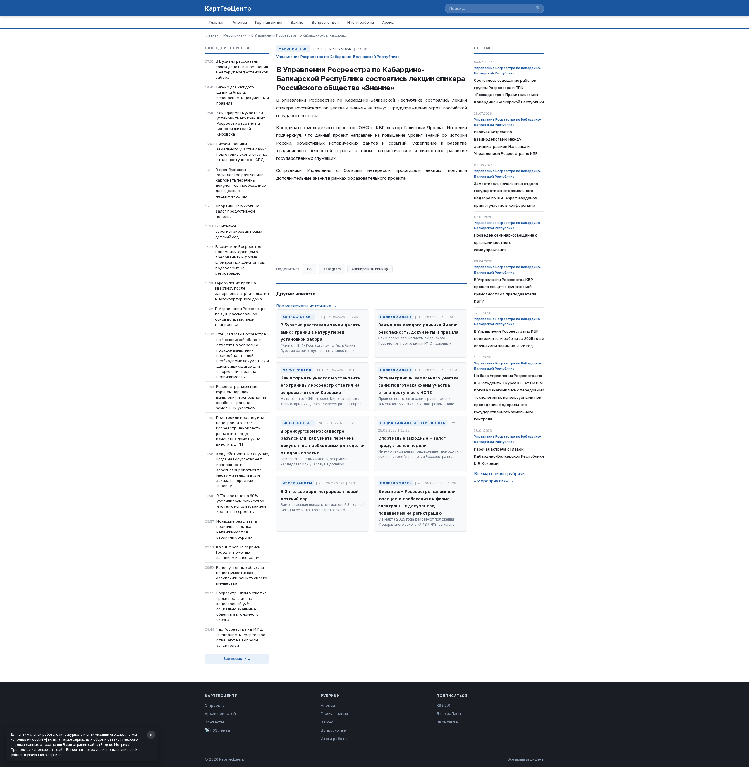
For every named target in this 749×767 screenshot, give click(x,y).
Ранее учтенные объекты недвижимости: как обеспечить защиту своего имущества (241, 575)
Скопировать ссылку (370, 269)
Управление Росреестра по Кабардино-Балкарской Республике (338, 56)
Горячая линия (268, 22)
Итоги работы (360, 22)
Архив (388, 22)
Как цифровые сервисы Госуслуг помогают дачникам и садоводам (238, 552)
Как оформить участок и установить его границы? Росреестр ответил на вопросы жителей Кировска (241, 123)
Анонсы (240, 22)
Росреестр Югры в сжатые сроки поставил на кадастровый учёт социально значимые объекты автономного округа (241, 606)
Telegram (332, 269)
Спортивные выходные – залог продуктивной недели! (239, 211)
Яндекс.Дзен (449, 713)
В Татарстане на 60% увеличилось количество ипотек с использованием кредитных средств (241, 503)
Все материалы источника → (306, 305)
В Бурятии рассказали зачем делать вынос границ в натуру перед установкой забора (242, 69)
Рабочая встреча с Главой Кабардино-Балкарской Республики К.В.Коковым (509, 456)
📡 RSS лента (217, 730)
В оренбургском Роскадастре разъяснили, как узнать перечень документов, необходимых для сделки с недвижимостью (241, 182)
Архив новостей (220, 713)
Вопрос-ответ (325, 22)
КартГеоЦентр (228, 8)
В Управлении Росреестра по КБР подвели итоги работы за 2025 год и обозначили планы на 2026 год (509, 338)
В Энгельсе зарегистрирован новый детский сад (238, 231)
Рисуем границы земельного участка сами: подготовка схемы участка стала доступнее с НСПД (241, 151)
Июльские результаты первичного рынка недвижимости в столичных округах (237, 529)
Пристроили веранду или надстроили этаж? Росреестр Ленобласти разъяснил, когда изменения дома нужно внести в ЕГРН (240, 430)
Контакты (214, 722)
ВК (309, 269)
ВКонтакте (447, 722)
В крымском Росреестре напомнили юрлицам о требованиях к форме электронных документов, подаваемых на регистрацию (240, 259)
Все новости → (237, 658)
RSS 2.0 (443, 705)
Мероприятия (235, 35)
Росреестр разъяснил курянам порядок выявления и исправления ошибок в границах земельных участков (241, 397)
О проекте (215, 705)
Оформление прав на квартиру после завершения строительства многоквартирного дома (242, 290)
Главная (216, 22)
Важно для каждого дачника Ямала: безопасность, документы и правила (242, 95)
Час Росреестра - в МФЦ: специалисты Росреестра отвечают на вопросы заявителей (240, 637)
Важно (297, 22)
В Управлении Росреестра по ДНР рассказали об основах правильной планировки (240, 316)
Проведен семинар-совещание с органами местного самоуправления (505, 242)
